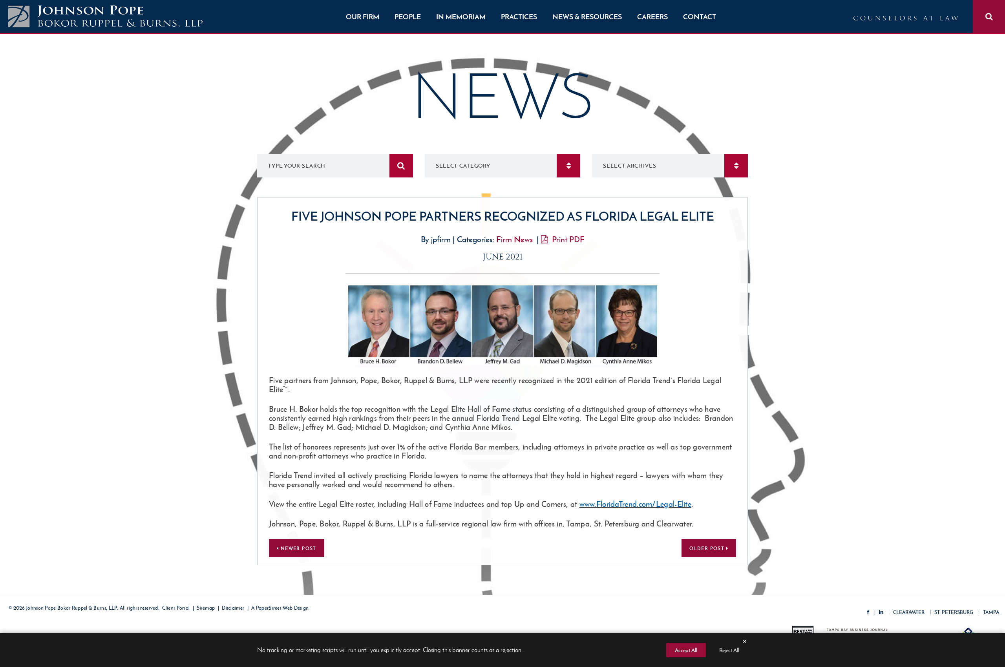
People (408, 16)
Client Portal (176, 608)
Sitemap (206, 608)
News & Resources (587, 16)
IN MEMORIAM (461, 16)
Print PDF (568, 239)
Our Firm (362, 16)
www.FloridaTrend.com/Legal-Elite (635, 504)
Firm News (514, 239)
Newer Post (297, 548)
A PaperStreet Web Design (280, 608)
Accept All (686, 650)
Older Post (707, 548)
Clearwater (909, 612)
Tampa (991, 612)
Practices (519, 16)
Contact (699, 16)
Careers (652, 16)
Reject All (729, 650)
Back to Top (967, 625)
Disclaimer (233, 608)
